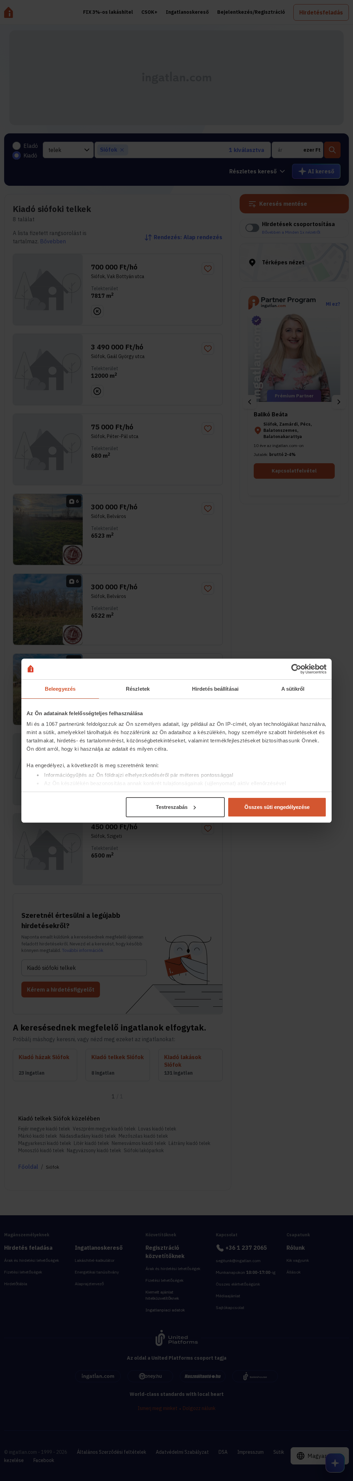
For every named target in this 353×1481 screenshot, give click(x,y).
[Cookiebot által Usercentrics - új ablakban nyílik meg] (296, 669)
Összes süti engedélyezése (277, 807)
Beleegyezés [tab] (60, 689)
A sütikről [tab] (293, 689)
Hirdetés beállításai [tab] (215, 689)
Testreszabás (172, 807)
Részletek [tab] (138, 689)
